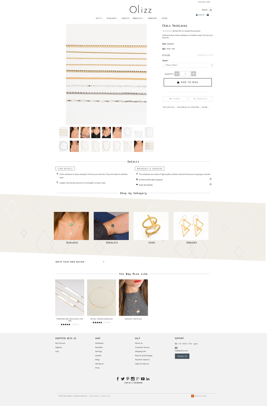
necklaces (184, 35)
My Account (60, 343)
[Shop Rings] (151, 213)
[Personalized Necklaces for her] (69, 297)
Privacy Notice (94, 396)
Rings (152, 242)
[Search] (210, 10)
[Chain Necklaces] (64, 132)
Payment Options (142, 359)
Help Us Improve (142, 363)
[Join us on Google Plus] (138, 379)
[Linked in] (148, 379)
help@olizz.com (181, 351)
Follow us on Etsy (201, 396)
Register (58, 347)
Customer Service (142, 347)
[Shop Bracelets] (111, 213)
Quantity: (169, 74)
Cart (57, 351)
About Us (139, 343)
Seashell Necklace (133, 319)
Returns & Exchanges (143, 355)
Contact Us (182, 356)
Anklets (98, 355)
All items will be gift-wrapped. (151, 179)
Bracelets (112, 242)
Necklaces (72, 242)
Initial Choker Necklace (102, 319)
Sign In (201, 15)
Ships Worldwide (146, 185)
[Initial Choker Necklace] (101, 297)
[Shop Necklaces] (71, 213)
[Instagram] (133, 379)
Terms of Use (105, 396)
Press (97, 367)
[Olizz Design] (140, 8)
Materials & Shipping (188, 107)
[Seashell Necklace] (133, 297)
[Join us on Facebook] (118, 379)
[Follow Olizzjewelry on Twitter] (123, 379)
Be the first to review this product (186, 31)
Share (176, 98)
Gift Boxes (99, 363)
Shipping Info (140, 351)
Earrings (191, 242)
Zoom (106, 74)
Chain (165, 60)
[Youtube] (143, 379)
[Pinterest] (128, 379)
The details (169, 107)
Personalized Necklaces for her (70, 320)
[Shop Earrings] (190, 213)
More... (205, 107)
